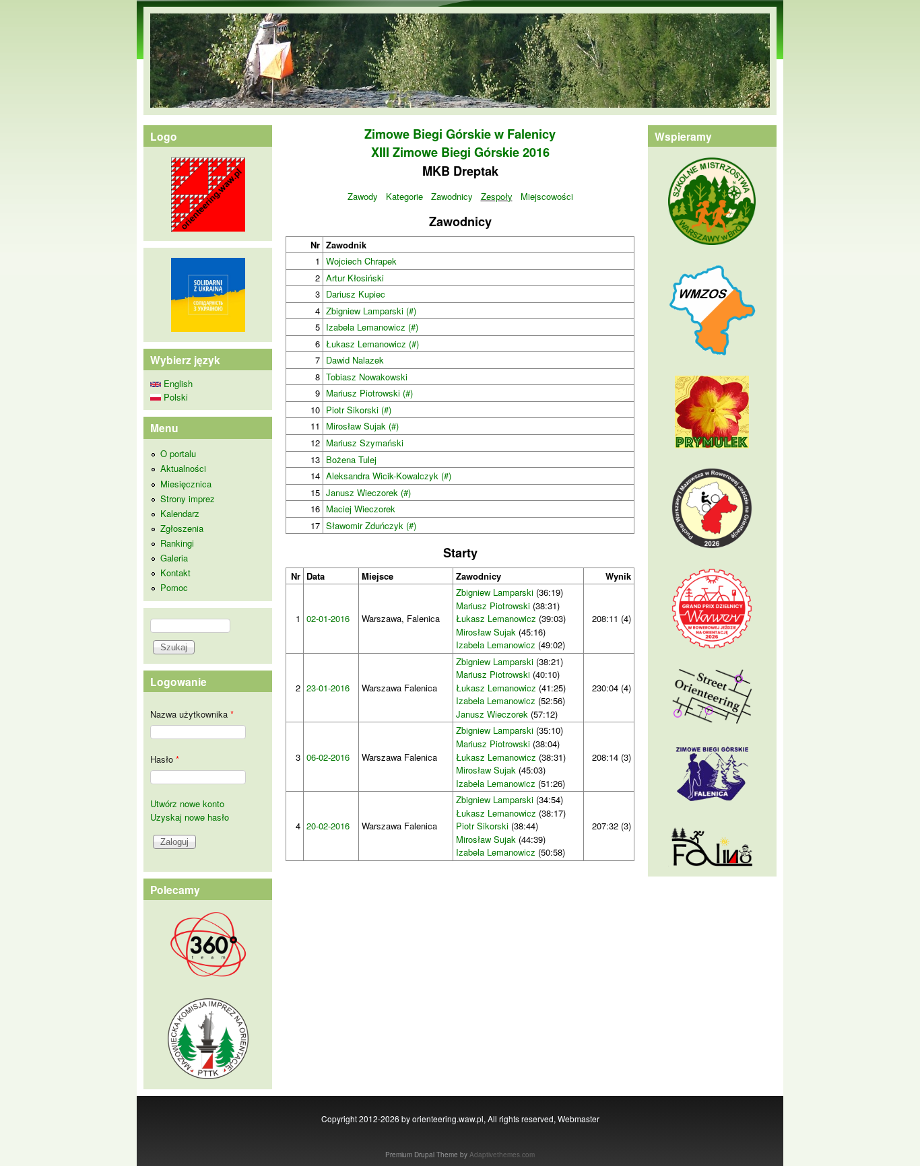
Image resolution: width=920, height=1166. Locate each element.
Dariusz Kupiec (355, 293)
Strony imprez (187, 498)
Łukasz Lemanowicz (496, 618)
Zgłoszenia (181, 528)
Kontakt (175, 572)
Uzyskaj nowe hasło (189, 817)
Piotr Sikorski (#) (358, 409)
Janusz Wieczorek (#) (368, 492)
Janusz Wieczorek (492, 714)
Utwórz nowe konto (187, 803)
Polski (174, 396)
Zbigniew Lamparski (494, 592)
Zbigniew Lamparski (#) (371, 310)
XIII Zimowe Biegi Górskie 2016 (460, 152)
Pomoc (174, 587)
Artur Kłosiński (355, 277)
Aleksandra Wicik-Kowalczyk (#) (388, 475)
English (177, 383)
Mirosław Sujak (486, 631)
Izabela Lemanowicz (495, 644)
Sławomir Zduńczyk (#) (371, 525)
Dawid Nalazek (355, 359)
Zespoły (497, 196)
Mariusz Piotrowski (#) (369, 392)
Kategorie (404, 196)
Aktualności (183, 468)
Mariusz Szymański (364, 442)
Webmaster (578, 1118)
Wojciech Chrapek (361, 260)
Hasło (164, 759)
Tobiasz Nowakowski (366, 376)
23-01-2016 (328, 687)
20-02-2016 (328, 825)
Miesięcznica (185, 483)
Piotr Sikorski (482, 825)
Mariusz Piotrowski (493, 605)
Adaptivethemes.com (502, 1154)
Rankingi (177, 543)
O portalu (178, 453)
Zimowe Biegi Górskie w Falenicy (460, 134)
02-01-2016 (328, 618)
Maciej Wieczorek (360, 508)
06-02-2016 (328, 757)
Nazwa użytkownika (192, 714)
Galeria (174, 557)
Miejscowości (547, 196)
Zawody (363, 196)
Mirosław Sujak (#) (362, 425)
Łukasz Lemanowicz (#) (372, 343)
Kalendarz (179, 513)
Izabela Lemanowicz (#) (372, 326)
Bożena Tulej (351, 459)
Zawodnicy (452, 196)
